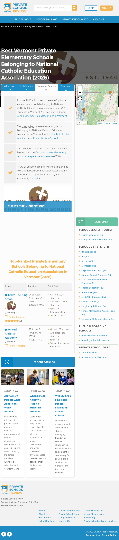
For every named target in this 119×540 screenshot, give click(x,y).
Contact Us (64, 521)
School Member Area (93, 511)
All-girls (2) (86, 256)
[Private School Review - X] (3, 534)
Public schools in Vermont (94, 336)
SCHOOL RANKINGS (46, 19)
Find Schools (45, 517)
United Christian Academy (11, 334)
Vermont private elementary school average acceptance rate (42, 154)
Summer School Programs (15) (96, 275)
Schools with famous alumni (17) (97, 319)
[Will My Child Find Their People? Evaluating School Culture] (63, 377)
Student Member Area (69, 511)
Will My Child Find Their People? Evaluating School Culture (63, 406)
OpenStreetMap (111, 123)
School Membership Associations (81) (98, 312)
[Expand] (80, 99)
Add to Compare (17, 317)
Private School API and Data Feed (100, 521)
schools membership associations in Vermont (42, 116)
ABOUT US (98, 19)
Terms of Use (93, 535)
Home (42, 511)
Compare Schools (67, 517)
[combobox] (51, 8)
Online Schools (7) (90, 302)
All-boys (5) (87, 261)
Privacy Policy (109, 535)
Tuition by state (89, 353)
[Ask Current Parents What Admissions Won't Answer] (12, 377)
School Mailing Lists (93, 514)
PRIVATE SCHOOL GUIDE (75, 19)
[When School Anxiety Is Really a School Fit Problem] (38, 377)
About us (43, 514)
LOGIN (91, 8)
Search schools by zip (92, 235)
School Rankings (47, 521)
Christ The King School (45, 138)
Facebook (9, 534)
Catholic (34, 179)
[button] (110, 93)
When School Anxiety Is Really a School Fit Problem (37, 404)
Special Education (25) (92, 288)
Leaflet (100, 123)
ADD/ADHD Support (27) (93, 297)
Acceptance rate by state (94, 357)
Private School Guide (68, 514)
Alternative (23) (89, 292)
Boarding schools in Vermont (95, 340)
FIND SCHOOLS (23, 19)
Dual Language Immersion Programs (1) (94, 281)
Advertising (89, 517)
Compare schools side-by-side (96, 239)
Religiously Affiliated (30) (93, 306)
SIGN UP (106, 8)
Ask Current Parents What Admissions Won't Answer (12, 404)
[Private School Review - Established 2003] (15, 8)
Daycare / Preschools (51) (93, 270)
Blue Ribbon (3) (89, 252)
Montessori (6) (88, 266)
